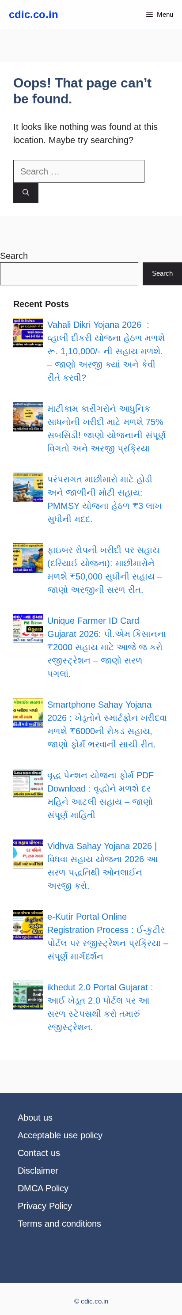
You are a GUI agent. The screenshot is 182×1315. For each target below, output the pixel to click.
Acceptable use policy (60, 1135)
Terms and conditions (59, 1223)
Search (14, 256)
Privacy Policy (45, 1206)
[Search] (25, 193)
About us (35, 1117)
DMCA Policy (43, 1188)
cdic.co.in (33, 14)
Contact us (39, 1153)
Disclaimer (38, 1170)
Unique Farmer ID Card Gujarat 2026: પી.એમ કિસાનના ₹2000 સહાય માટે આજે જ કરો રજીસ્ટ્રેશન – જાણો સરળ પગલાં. (106, 647)
